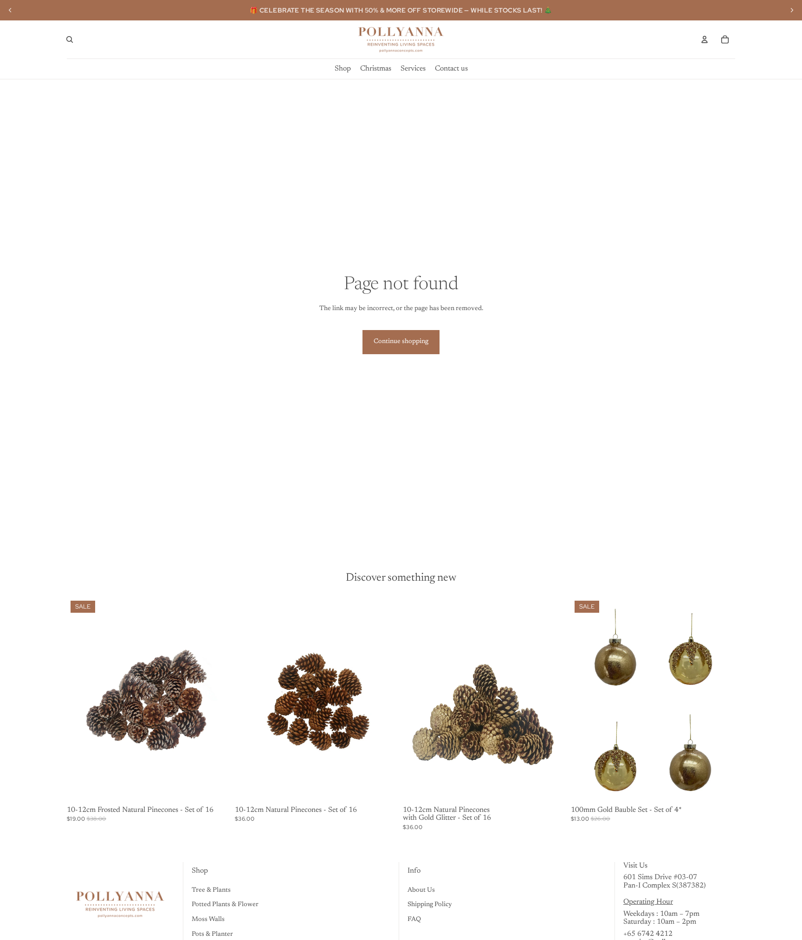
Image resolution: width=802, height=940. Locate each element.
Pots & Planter (212, 934)
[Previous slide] (10, 10)
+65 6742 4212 (648, 934)
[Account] (704, 39)
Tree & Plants (211, 890)
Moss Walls (208, 919)
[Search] (69, 39)
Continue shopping (401, 341)
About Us (421, 890)
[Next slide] (792, 10)
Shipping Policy (429, 904)
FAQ (414, 919)
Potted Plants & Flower (225, 904)
